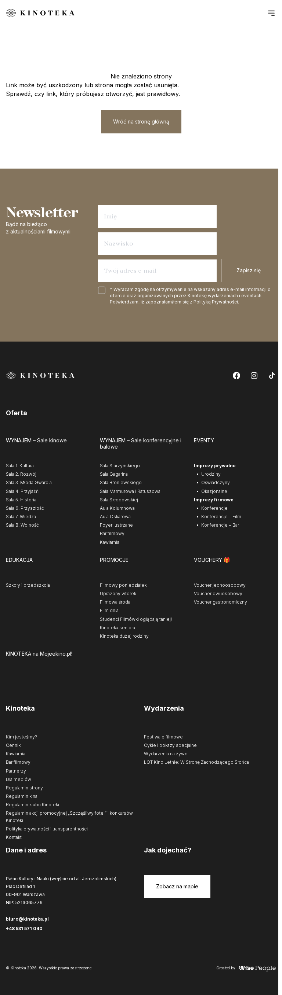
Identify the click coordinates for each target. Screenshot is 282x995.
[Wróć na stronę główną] (40, 13)
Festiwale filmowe (163, 737)
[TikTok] (271, 375)
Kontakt (14, 837)
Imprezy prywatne (215, 465)
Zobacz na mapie (177, 886)
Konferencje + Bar (220, 525)
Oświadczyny (215, 482)
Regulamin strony (24, 788)
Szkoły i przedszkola (28, 585)
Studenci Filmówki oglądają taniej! (136, 619)
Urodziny (211, 474)
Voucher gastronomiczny (220, 602)
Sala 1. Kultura (20, 465)
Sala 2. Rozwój (21, 474)
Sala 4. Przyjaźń (22, 491)
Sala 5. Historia (21, 499)
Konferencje (214, 508)
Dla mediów (18, 779)
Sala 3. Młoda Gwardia (29, 482)
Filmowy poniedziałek (123, 585)
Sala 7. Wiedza (21, 516)
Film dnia (109, 610)
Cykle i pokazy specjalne (170, 745)
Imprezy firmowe (214, 499)
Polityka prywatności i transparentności (47, 829)
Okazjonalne (214, 491)
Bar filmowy (112, 533)
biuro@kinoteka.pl (27, 919)
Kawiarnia (109, 542)
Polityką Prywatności (216, 302)
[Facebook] (236, 375)
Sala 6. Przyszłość (25, 508)
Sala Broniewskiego (121, 482)
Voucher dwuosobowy (218, 593)
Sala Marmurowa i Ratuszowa (130, 491)
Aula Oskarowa (115, 516)
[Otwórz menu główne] (271, 13)
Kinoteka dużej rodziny (124, 636)
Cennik (13, 745)
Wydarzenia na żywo (166, 753)
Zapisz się (248, 270)
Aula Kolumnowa (117, 508)
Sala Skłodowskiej (119, 499)
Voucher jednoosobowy (220, 585)
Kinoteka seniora (117, 627)
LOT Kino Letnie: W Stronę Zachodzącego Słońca (196, 762)
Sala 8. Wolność (22, 525)
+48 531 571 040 (24, 928)
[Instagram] (254, 375)
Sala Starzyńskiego (120, 465)
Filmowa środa (115, 602)
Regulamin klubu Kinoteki (32, 804)
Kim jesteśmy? (21, 737)
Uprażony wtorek (118, 593)
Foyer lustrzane (116, 525)
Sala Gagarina (114, 474)
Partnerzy (16, 771)
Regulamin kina (21, 796)
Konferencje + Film (221, 516)
